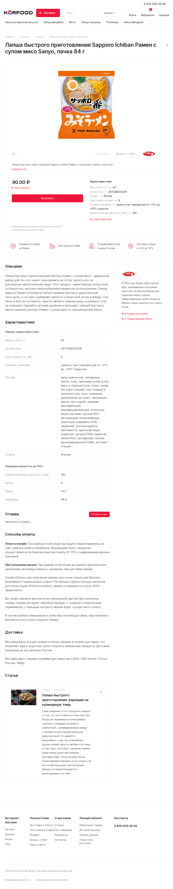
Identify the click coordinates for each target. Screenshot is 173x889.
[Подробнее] (100, 692)
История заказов (89, 830)
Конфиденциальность (18, 879)
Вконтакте (117, 834)
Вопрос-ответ (39, 839)
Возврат (35, 834)
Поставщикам (63, 830)
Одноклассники (134, 834)
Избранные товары (90, 825)
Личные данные (88, 834)
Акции (8, 839)
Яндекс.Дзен (143, 834)
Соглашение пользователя (52, 879)
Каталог (10, 829)
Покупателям (39, 818)
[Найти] (121, 13)
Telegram (126, 834)
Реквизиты (61, 834)
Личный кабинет (90, 818)
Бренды (10, 834)
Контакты (60, 839)
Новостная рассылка (86, 841)
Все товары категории (135, 313)
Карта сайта (37, 844)
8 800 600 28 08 (155, 4)
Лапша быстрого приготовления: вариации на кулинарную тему (65, 700)
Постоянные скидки (42, 830)
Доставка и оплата (41, 825)
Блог (8, 844)
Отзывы (59, 825)
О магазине (63, 818)
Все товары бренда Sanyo (137, 318)
